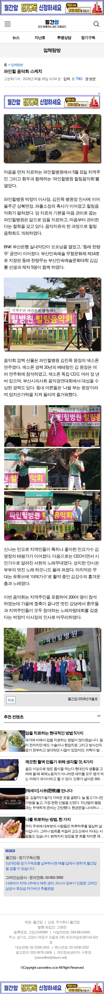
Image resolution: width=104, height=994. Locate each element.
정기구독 (88, 37)
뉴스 (15, 37)
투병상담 (64, 37)
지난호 (40, 37)
